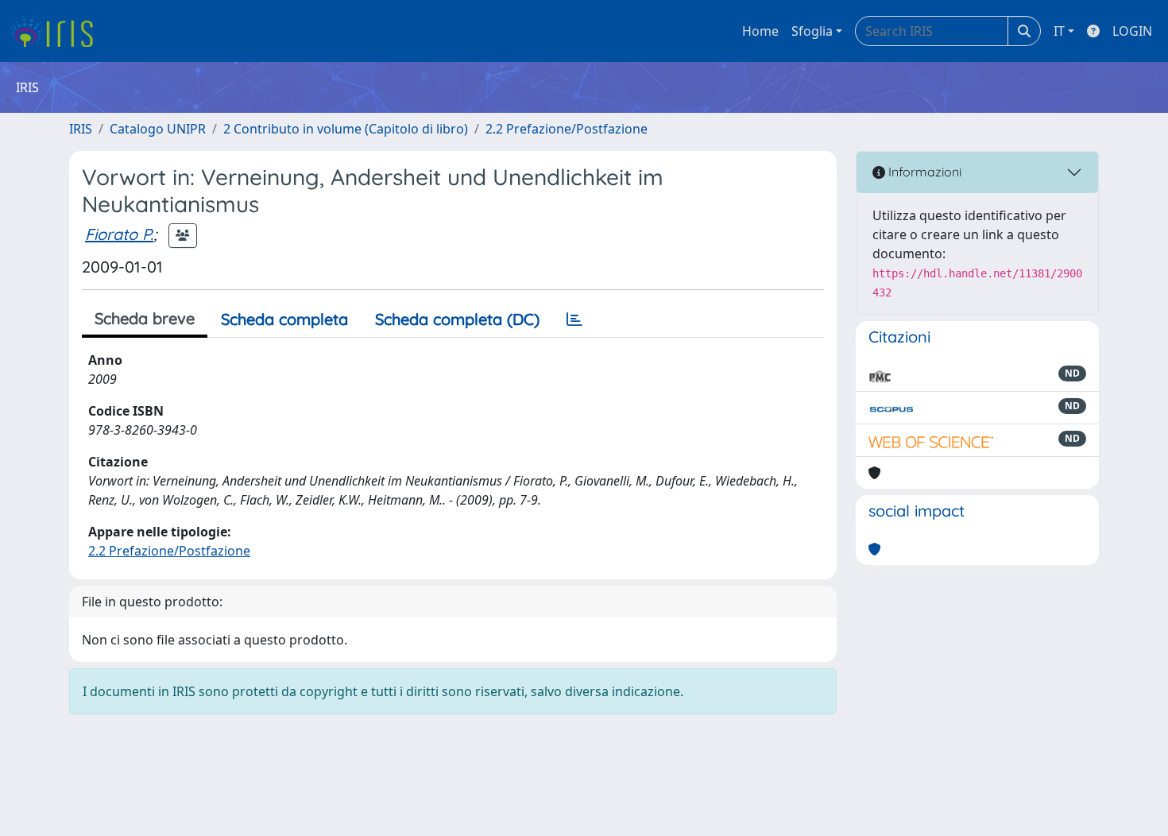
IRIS (80, 128)
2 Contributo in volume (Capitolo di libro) (345, 128)
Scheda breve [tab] (145, 318)
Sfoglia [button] (812, 31)
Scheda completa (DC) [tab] (457, 319)
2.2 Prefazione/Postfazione (566, 128)
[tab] (574, 319)
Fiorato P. (119, 234)
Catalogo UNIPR (158, 128)
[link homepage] (58, 31)
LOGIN (1132, 31)
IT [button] (1059, 31)
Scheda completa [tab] (284, 319)
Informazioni (923, 172)
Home (760, 31)
